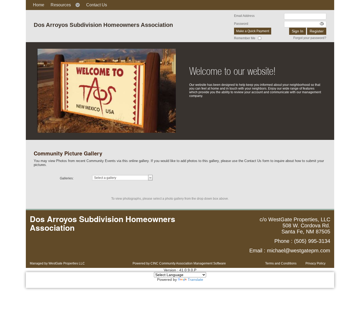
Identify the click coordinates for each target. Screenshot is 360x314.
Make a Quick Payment (252, 31)
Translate (195, 279)
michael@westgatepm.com (298, 250)
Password (241, 24)
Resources (61, 5)
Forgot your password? (309, 38)
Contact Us (96, 5)
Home (38, 5)
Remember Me (244, 38)
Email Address (244, 16)
